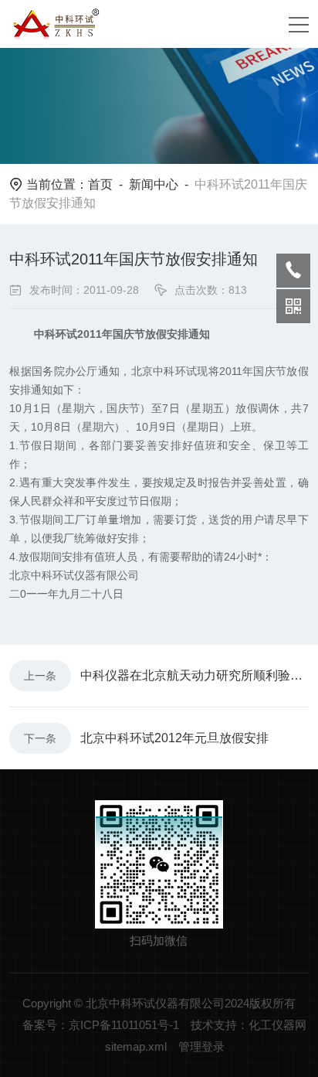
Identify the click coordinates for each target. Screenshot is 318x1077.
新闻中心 (153, 184)
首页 (100, 184)
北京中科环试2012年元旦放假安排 (174, 738)
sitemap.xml (136, 1046)
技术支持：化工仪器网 (248, 1024)
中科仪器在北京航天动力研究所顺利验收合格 (194, 675)
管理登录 (201, 1046)
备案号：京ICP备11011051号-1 (100, 1024)
